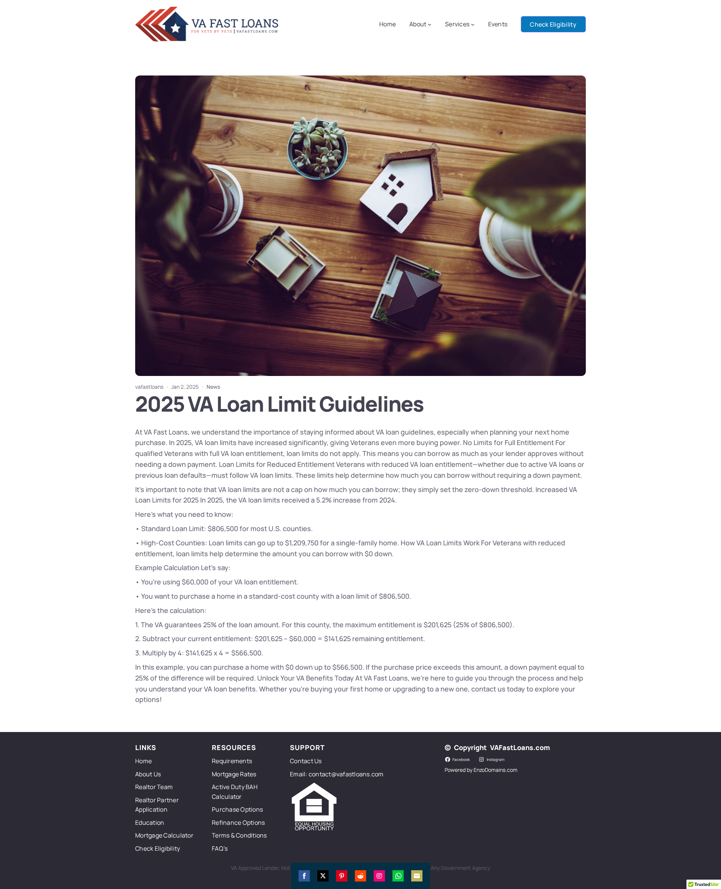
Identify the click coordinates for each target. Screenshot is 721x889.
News (213, 386)
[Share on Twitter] (323, 875)
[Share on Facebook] (304, 875)
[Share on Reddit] (360, 875)
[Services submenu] (473, 24)
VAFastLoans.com (520, 747)
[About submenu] (429, 24)
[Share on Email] (416, 875)
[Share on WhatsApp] (398, 875)
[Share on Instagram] (379, 875)
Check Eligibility (553, 24)
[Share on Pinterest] (341, 875)
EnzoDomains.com (495, 769)
